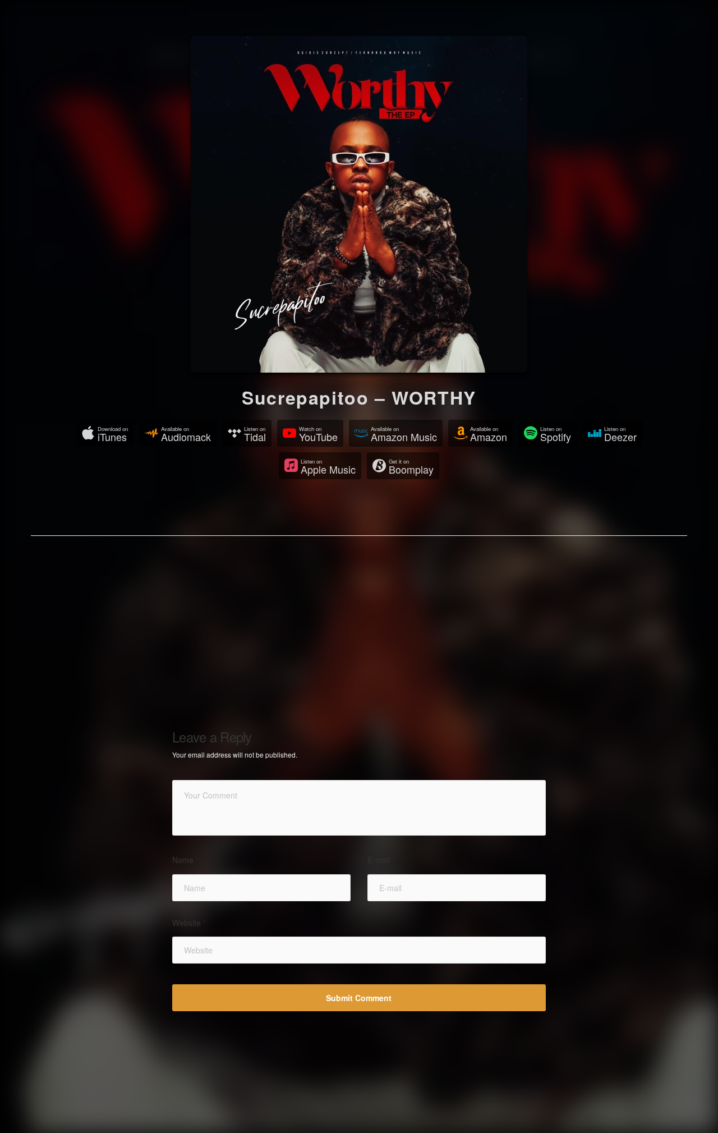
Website (189, 923)
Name (185, 860)
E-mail (381, 860)
